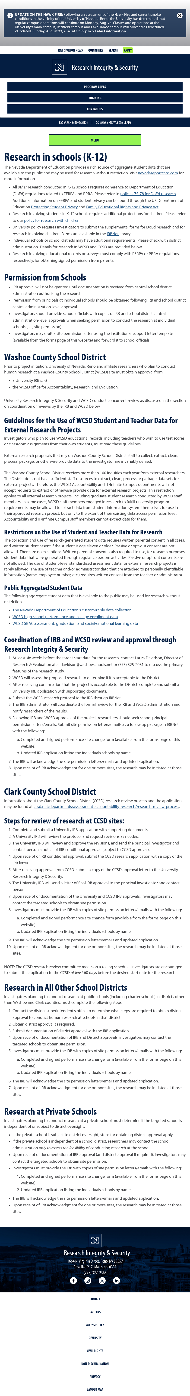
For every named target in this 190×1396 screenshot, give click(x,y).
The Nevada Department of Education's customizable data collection (72, 610)
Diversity (95, 1337)
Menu (95, 140)
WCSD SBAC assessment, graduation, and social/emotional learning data (75, 624)
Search (113, 50)
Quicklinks (95, 50)
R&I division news (70, 50)
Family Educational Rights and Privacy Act (122, 207)
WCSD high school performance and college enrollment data (65, 617)
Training (95, 98)
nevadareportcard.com (158, 173)
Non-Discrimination (95, 1363)
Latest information (110, 31)
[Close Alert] (180, 15)
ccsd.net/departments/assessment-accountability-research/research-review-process (106, 807)
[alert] (95, 23)
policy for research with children (51, 221)
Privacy (95, 1376)
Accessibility (95, 1324)
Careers (95, 1312)
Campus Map (95, 1389)
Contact (95, 1299)
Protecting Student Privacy (54, 207)
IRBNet (113, 234)
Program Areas (95, 86)
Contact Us (95, 109)
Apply (128, 50)
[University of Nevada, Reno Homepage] (95, 1240)
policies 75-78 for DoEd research (148, 194)
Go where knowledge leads (113, 122)
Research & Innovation (73, 122)
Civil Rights (95, 1350)
